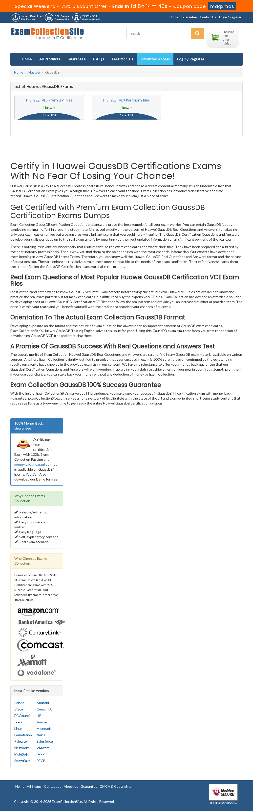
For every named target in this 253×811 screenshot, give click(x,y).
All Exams (34, 786)
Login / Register (230, 17)
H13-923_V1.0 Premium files (126, 100)
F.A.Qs (98, 59)
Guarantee (189, 17)
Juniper (42, 722)
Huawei (34, 72)
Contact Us (208, 17)
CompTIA (44, 709)
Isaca (18, 722)
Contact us (52, 786)
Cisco (18, 709)
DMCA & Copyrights (115, 786)
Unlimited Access (155, 59)
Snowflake (22, 761)
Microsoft (44, 728)
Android (43, 703)
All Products (49, 59)
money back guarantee (31, 464)
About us (71, 786)
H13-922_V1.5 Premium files (49, 100)
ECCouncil (22, 715)
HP (39, 715)
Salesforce (45, 741)
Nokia (41, 735)
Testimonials (122, 59)
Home (173, 17)
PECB (41, 761)
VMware (43, 748)
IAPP (41, 754)
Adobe (19, 703)
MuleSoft (21, 754)
